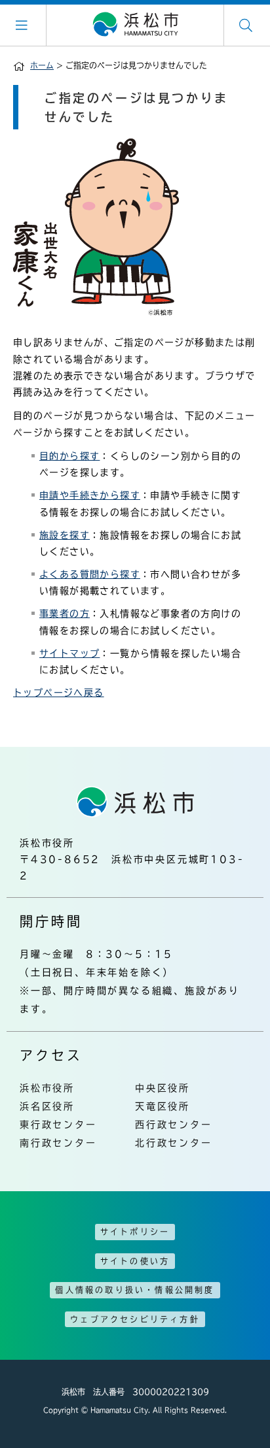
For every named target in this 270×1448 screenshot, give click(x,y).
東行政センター (58, 1124)
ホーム (42, 65)
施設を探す (64, 535)
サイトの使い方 (135, 1261)
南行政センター (58, 1142)
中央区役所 (162, 1088)
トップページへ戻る (58, 692)
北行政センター (173, 1142)
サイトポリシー (135, 1232)
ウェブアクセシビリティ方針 (135, 1319)
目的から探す (69, 456)
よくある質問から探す (89, 574)
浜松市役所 (47, 1088)
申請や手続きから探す (89, 495)
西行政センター (173, 1124)
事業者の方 (64, 613)
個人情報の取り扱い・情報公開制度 (134, 1290)
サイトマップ (69, 653)
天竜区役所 (162, 1106)
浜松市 (135, 24)
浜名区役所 (47, 1106)
